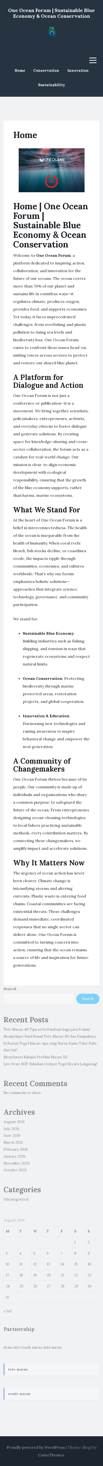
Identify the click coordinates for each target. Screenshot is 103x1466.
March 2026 (13, 1142)
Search (10, 989)
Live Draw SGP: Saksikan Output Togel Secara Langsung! (50, 1064)
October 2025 (15, 1170)
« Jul (7, 1311)
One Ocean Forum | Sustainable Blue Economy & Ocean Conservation (51, 13)
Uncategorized (16, 1199)
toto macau (18, 1369)
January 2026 (14, 1156)
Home (20, 70)
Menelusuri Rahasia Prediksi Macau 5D (36, 1057)
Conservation (46, 70)
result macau (31, 1347)
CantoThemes (51, 1455)
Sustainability (51, 85)
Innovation (78, 70)
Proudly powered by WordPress (36, 1447)
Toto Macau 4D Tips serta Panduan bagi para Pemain (47, 1029)
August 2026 (14, 1122)
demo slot (12, 1347)
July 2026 (11, 1129)
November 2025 (17, 1163)
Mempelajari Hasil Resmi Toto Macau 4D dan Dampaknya (50, 1036)
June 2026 (12, 1135)
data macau (52, 1347)
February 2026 (16, 1149)
